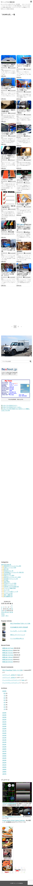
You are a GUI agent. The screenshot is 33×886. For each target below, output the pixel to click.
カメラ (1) (6, 590)
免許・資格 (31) (8, 594)
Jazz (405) (7, 581)
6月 (5, 698)
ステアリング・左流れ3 (8, 675)
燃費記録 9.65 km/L (7, 661)
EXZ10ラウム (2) (8, 570)
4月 (5, 702)
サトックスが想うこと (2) (11, 591)
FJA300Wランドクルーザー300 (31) (14, 572)
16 (2, 610)
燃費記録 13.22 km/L (8, 655)
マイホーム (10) (8, 593)
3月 (5, 704)
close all (8, 564)
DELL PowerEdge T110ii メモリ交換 (20, 623)
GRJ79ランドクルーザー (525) (12, 577)
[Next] (21, 326)
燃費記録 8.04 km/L (7, 659)
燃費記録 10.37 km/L (8, 648)
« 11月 (3, 615)
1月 (5, 709)
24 (3, 612)
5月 (5, 700)
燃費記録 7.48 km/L (7, 657)
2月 (5, 707)
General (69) (7, 574)
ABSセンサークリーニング (17, 634)
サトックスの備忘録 (8, 2)
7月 (5, 695)
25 (5, 612)
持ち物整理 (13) (8, 596)
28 (10, 612)
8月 (5, 693)
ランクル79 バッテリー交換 (18, 631)
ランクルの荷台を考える (17, 638)
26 (7, 612)
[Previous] (11, 326)
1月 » (7, 615)
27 (9, 612)
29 (12, 612)
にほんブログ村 (5, 410)
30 (2, 614)
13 (9, 608)
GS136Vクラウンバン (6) (11, 578)
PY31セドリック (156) (10, 583)
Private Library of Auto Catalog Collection (13, 820)
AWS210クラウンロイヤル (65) (12, 566)
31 (3, 614)
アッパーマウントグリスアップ (11, 680)
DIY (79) (6, 569)
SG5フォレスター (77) (10, 585)
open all (3, 564)
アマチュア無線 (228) (10, 588)
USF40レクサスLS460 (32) (11, 586)
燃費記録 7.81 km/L (7, 652)
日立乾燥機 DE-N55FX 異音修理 (19, 627)
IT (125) (6, 580)
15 (12, 608)
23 (2, 612)
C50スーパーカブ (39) (10, 567)
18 (5, 610)
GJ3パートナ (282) (9, 575)
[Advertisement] (16, 35)
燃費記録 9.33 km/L (7, 650)
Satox (18, 675)
